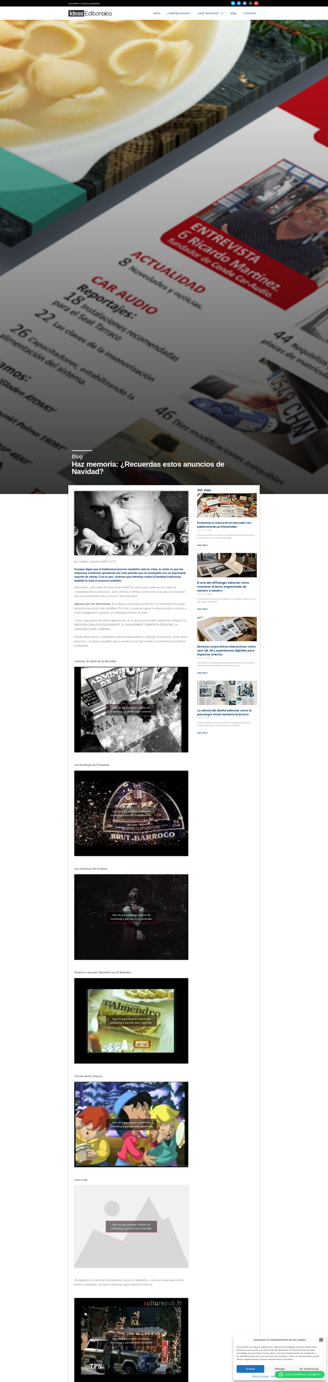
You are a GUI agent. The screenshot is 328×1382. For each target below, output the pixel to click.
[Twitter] (233, 3)
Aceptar (250, 1368)
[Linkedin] (239, 3)
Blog (233, 13)
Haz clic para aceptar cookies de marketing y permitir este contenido (131, 709)
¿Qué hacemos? (208, 13)
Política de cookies (260, 1376)
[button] (321, 1340)
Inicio (156, 13)
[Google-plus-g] (256, 3)
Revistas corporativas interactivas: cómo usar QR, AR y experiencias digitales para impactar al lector (226, 650)
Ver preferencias (309, 1368)
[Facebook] (244, 3)
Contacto (249, 13)
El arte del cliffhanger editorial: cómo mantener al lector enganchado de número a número (223, 587)
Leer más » (202, 545)
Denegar (280, 1368)
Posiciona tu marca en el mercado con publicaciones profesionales (224, 525)
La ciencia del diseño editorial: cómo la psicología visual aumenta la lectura (224, 712)
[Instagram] (250, 3)
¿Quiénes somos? (178, 13)
